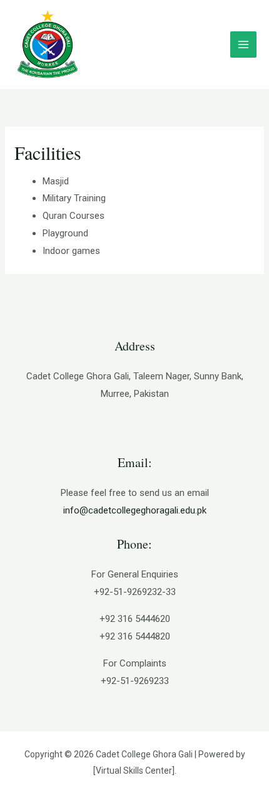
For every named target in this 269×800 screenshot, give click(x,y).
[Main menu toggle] (243, 44)
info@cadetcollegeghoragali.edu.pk (134, 510)
